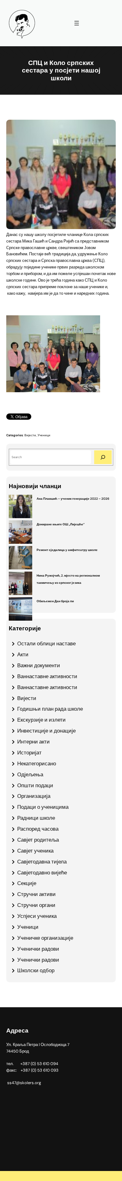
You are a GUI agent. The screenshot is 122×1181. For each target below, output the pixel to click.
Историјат (29, 752)
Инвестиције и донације (46, 730)
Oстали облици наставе (46, 643)
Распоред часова (37, 828)
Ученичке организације (45, 937)
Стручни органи (36, 905)
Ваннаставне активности (47, 676)
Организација (33, 796)
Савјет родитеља (38, 839)
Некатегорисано (36, 763)
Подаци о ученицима (43, 806)
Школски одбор (35, 970)
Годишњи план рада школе (50, 708)
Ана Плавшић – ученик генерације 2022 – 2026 (73, 499)
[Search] (103, 457)
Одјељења (30, 774)
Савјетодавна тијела (42, 861)
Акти (22, 654)
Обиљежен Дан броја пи (55, 601)
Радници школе (36, 817)
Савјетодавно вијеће (42, 872)
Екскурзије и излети (41, 719)
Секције (26, 883)
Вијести (30, 435)
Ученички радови (38, 948)
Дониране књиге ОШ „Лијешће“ (60, 524)
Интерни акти (33, 741)
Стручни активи (36, 894)
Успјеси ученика (37, 916)
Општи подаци (35, 785)
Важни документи (38, 665)
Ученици (44, 435)
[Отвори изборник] (76, 23)
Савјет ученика (35, 850)
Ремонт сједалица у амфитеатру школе (67, 550)
